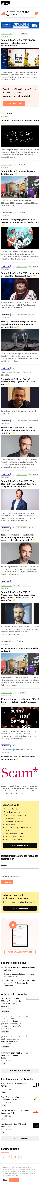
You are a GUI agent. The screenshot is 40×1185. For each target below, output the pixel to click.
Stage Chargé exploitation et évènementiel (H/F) (12, 1098)
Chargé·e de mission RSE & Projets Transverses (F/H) (15, 1111)
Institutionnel (18, 750)
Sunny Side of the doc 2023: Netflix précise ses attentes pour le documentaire (18, 43)
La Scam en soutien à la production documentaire (18, 758)
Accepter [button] (13, 1180)
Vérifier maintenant (20, 908)
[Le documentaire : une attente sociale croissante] (20, 681)
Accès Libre (6, 641)
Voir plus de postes (20, 1138)
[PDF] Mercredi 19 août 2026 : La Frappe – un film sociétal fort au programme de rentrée (11, 1002)
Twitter (15, 1157)
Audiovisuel (6, 266)
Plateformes (23, 33)
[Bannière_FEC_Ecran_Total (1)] (20, 26)
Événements (21, 641)
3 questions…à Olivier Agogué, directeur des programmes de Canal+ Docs (19, 382)
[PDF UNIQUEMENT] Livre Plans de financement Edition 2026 (11, 1055)
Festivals (22, 692)
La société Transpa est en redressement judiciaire (19, 968)
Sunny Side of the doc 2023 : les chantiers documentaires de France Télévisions (18, 430)
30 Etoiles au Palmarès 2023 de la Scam (20, 120)
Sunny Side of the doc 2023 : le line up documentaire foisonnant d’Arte (20, 274)
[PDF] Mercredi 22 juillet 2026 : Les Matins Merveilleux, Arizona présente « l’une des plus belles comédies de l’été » (11, 1021)
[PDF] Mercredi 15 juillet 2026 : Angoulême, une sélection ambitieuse (11, 1039)
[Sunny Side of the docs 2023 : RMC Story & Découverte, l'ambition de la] (20, 517)
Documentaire (7, 33)
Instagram (20, 1157)
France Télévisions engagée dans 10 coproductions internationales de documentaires (18, 324)
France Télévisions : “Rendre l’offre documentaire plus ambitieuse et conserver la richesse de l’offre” (18, 537)
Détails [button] (5, 1180)
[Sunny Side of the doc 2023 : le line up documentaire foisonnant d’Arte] (20, 305)
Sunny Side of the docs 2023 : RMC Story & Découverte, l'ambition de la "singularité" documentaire (18, 484)
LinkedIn (3, 1157)
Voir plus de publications (20, 1071)
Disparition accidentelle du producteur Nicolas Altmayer (19, 975)
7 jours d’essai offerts (14, 104)
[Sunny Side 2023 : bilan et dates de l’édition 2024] (20, 203)
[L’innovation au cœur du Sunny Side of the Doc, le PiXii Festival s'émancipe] (20, 735)
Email (4, 866)
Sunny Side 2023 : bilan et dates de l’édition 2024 (18, 172)
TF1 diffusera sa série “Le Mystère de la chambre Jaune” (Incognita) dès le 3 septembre (19, 983)
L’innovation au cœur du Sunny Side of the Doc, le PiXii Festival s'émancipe (20, 700)
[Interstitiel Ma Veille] (20, 938)
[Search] (30, 3)
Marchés (22, 164)
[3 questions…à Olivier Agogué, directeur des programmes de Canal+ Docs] (20, 412)
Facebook (9, 1157)
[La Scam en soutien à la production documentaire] (20, 790)
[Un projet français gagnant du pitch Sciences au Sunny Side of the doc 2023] (20, 255)
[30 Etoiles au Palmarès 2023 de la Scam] (20, 153)
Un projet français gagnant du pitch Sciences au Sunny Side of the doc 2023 (20, 221)
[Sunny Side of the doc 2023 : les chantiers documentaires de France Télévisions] (20, 463)
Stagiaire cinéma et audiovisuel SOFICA (13, 1084)
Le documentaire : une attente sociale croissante (19, 649)
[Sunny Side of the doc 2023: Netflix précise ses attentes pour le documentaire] (20, 76)
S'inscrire (7, 882)
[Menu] (37, 3)
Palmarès (29, 750)
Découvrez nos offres (20, 845)
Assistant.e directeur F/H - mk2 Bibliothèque (13, 1125)
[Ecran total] (5, 3)
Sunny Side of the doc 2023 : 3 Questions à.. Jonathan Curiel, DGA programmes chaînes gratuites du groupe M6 (18, 596)
